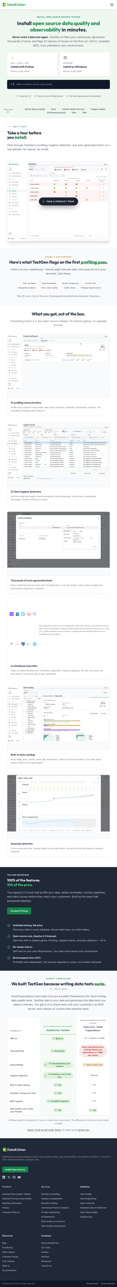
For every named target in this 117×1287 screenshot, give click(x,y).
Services (45, 1186)
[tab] (32, 64)
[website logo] (58, 1149)
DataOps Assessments (51, 1198)
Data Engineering (88, 1198)
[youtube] (19, 1177)
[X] (8, 1177)
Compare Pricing (19, 911)
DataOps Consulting (50, 1194)
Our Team (45, 1247)
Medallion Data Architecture (93, 1207)
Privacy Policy (92, 1283)
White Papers (8, 1252)
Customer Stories (10, 1256)
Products (6, 1186)
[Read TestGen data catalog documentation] (58, 718)
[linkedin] (3, 1177)
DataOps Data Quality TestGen (16, 1194)
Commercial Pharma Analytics (55, 1207)
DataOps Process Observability (17, 1198)
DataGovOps (86, 1217)
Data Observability (89, 1212)
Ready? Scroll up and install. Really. (44, 1130)
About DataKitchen (50, 1243)
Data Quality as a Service (53, 1221)
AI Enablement (48, 1217)
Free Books (7, 1247)
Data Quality (86, 1194)
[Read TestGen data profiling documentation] (58, 366)
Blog (4, 1243)
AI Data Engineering (50, 1212)
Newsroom (46, 1261)
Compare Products (11, 1212)
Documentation (9, 1270)
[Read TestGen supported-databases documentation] (23, 629)
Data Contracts (87, 1203)
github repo (83, 1130)
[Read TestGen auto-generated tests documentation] (58, 544)
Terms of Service (108, 1283)
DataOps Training (49, 1203)
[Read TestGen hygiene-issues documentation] (58, 455)
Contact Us (46, 1266)
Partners (45, 1256)
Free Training (8, 1261)
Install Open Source (15, 1169)
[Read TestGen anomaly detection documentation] (58, 807)
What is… (6, 1266)
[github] (14, 1177)
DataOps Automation (12, 1203)
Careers (45, 1252)
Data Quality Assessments (53, 1226)
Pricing (5, 1207)
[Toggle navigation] (112, 4)
